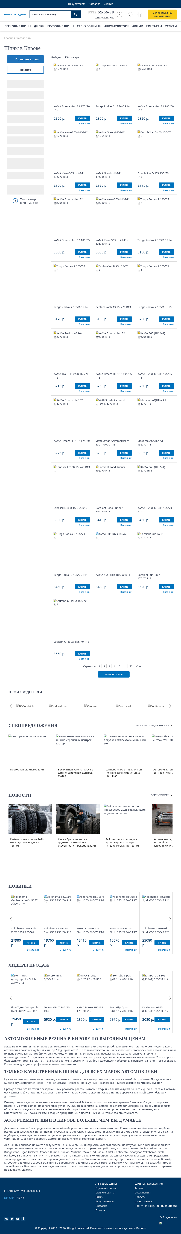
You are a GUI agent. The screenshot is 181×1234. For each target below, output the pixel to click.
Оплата (100, 1210)
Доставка (94, 3)
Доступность (16, 148)
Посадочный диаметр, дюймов (23, 104)
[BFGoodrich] (25, 706)
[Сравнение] (139, 14)
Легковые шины (17, 26)
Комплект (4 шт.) (18, 175)
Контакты (154, 26)
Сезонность (15, 116)
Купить (82, 118)
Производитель (18, 127)
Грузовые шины (60, 26)
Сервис (108, 3)
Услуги (171, 26)
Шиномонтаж (143, 1201)
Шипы (11, 137)
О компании (143, 1192)
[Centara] (90, 706)
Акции (137, 26)
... (125, 666)
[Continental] (156, 706)
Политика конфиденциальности (156, 1205)
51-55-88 (101, 12)
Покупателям (76, 3)
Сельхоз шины (89, 26)
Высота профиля (18, 92)
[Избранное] (131, 14)
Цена (10, 159)
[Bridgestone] (58, 706)
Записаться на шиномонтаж (162, 14)
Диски (39, 26)
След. (139, 666)
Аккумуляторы (117, 26)
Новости (140, 1197)
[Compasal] (123, 706)
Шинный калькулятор (149, 1183)
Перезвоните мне (104, 17)
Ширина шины (17, 81)
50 (131, 666)
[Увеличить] (55, 70)
